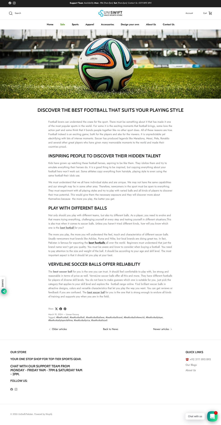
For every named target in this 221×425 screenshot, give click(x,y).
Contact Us (168, 24)
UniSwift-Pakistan (25, 414)
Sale (62, 24)
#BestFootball (62, 317)
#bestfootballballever (95, 317)
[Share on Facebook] (60, 309)
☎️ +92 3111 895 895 (198, 359)
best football (67, 228)
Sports (75, 24)
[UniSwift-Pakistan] (110, 13)
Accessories (107, 24)
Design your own (130, 24)
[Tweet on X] (56, 309)
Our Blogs (191, 365)
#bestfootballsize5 (99, 320)
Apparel (89, 24)
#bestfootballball (77, 317)
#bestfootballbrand (114, 317)
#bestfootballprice (82, 320)
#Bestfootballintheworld (134, 317)
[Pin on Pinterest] (65, 309)
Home (50, 24)
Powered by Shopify (43, 414)
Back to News (110, 329)
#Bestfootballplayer (154, 317)
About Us (151, 24)
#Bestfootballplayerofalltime (60, 320)
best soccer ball (96, 292)
